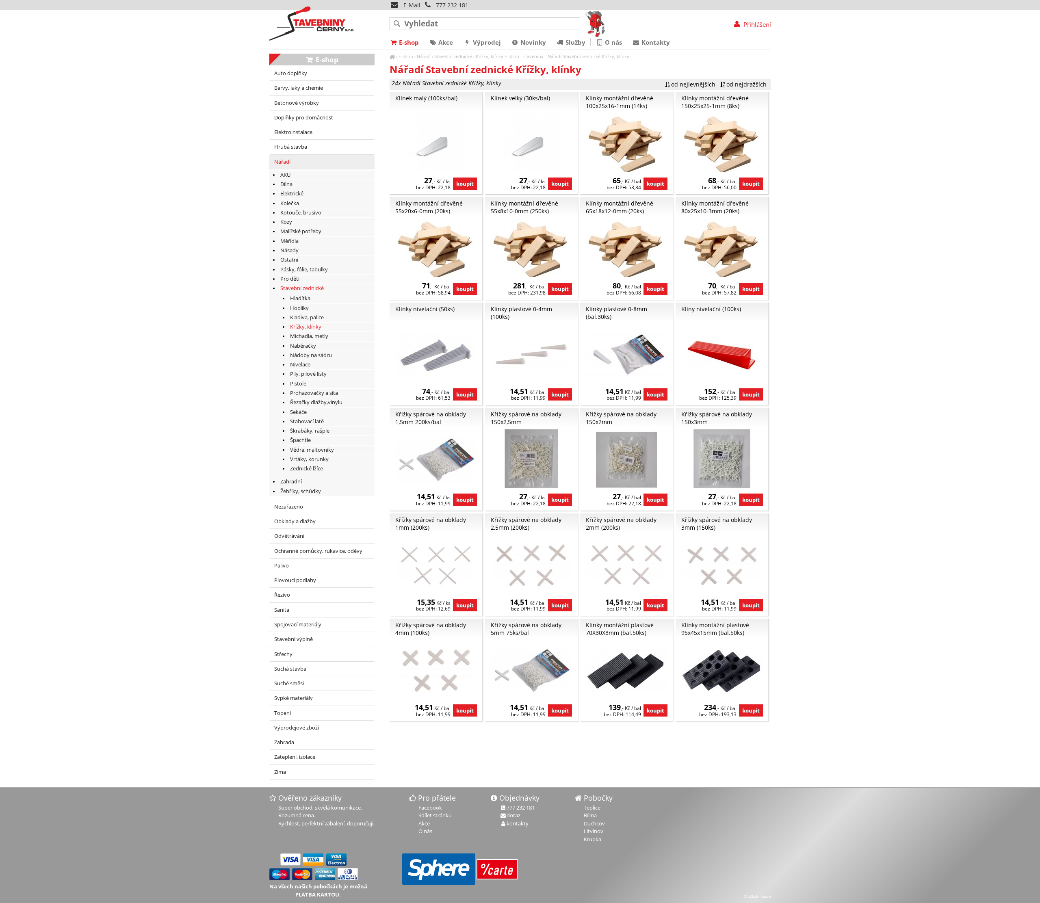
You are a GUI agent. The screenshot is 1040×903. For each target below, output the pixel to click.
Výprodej (486, 42)
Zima (280, 772)
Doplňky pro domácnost (303, 117)
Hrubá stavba (290, 146)
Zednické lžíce (306, 468)
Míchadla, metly (309, 336)
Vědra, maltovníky (312, 449)
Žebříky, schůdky (300, 491)
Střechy (283, 654)
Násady (289, 250)
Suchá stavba (290, 668)
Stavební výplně (293, 639)
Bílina (590, 815)
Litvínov (593, 831)
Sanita (281, 609)
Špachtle (300, 440)
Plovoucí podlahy (295, 580)
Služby (574, 42)
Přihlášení (756, 24)
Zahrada (284, 742)
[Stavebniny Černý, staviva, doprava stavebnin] (392, 56)
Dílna (286, 184)
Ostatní (289, 259)
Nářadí (424, 56)
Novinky (532, 42)
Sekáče (298, 412)
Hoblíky (299, 308)
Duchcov (594, 823)
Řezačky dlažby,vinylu (316, 402)
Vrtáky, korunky (309, 459)
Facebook (430, 807)
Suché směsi (289, 683)
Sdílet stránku (435, 815)
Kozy (286, 222)
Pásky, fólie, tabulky (304, 269)
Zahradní (291, 481)
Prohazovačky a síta (314, 393)
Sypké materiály (293, 698)
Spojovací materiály (297, 624)
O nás (612, 42)
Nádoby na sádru (311, 355)
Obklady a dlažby (295, 521)
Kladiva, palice (307, 317)
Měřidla (289, 241)
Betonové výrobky (296, 103)
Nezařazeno (288, 506)
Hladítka (300, 298)
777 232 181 (452, 5)
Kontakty (655, 42)
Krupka (592, 839)
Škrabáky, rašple (309, 430)
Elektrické (291, 193)
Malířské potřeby (300, 231)
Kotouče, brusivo (300, 212)
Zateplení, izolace (294, 757)
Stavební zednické (453, 56)
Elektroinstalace (293, 132)
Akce (445, 42)
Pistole (298, 383)
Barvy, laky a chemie (298, 87)
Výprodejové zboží (296, 727)
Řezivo (282, 594)
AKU (285, 174)
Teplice (592, 807)
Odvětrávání (289, 536)
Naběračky (303, 345)
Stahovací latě (307, 421)
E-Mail (411, 5)
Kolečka (289, 203)
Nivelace (300, 364)
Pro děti (289, 278)
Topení (282, 713)
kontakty (518, 823)
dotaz (513, 815)
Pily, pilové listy (308, 373)
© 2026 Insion (757, 896)
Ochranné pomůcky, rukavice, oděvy (318, 551)
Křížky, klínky (489, 56)
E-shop (406, 56)
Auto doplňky (290, 73)
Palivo (281, 565)
